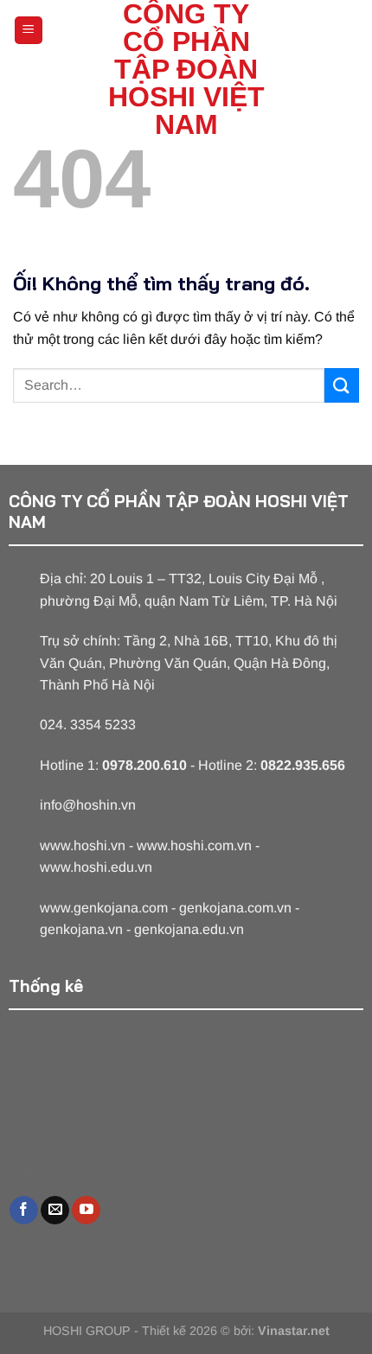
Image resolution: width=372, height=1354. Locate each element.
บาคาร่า (46, 1044)
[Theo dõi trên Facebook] (24, 1210)
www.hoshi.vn (82, 845)
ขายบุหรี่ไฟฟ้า (116, 1044)
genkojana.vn (81, 929)
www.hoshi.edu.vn (96, 867)
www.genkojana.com (104, 907)
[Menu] (29, 30)
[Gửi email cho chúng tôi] (55, 1210)
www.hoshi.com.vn (194, 845)
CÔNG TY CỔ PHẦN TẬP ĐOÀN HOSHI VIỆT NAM (186, 69)
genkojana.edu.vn (189, 929)
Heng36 (46, 1153)
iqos (176, 1044)
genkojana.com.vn (235, 907)
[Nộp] (341, 385)
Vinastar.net (294, 1331)
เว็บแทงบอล (228, 1044)
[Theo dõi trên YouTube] (86, 1210)
